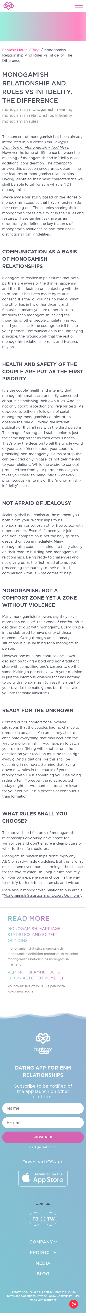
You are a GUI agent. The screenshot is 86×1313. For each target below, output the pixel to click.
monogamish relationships (28, 115)
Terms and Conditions (21, 1295)
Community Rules (68, 1295)
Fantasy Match (51, 1291)
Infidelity (63, 115)
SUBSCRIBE (43, 1137)
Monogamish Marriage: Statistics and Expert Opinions (34, 935)
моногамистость (20, 991)
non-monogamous (62, 552)
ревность (57, 986)
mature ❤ (50, 1299)
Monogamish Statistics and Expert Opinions (42, 895)
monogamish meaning (51, 109)
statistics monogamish (45, 948)
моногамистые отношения (28, 986)
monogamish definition (25, 954)
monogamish (15, 109)
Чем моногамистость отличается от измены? (36, 975)
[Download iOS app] (43, 1178)
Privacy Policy (46, 1295)
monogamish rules (20, 121)
